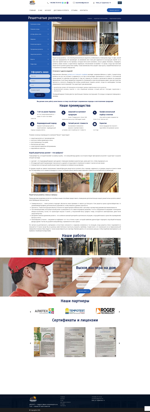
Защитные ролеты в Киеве (101, 18)
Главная (32, 10)
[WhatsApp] (65, 3)
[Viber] (67, 3)
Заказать (38, 95)
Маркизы (33, 39)
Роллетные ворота (35, 44)
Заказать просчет (114, 10)
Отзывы (74, 10)
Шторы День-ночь (35, 34)
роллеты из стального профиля (77, 74)
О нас (40, 10)
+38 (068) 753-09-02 (55, 3)
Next (110, 53)
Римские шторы (34, 29)
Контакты (84, 10)
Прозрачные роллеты (36, 49)
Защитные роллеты (36, 54)
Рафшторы (33, 64)
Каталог (48, 10)
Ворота (32, 59)
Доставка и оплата (61, 10)
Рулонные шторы (35, 24)
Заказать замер (82, 291)
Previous (110, 22)
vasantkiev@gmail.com (82, 3)
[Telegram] (63, 3)
